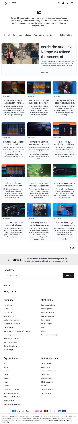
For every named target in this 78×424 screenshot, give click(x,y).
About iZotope (8, 305)
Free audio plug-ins (47, 312)
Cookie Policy (5, 422)
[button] (4, 35)
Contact (6, 309)
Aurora (6, 382)
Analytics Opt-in (9, 350)
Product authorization (48, 305)
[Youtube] (11, 291)
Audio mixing (39, 35)
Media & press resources (12, 320)
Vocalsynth (7, 378)
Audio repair (51, 35)
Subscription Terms (10, 342)
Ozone (6, 367)
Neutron (6, 371)
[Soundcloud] (15, 291)
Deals (43, 327)
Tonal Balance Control (11, 389)
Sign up (69, 275)
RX (5, 363)
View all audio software (12, 404)
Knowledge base (46, 309)
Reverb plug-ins (9, 401)
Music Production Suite (11, 393)
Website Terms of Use (55, 420)
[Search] (59, 3)
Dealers (43, 331)
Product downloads (47, 316)
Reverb (43, 386)
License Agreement (10, 335)
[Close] (75, 417)
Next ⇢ (73, 248)
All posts (11, 35)
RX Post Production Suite (12, 397)
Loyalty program (46, 324)
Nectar (6, 374)
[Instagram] (8, 291)
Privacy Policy (65, 420)
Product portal (46, 320)
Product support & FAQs (49, 335)
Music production (47, 382)
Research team (9, 316)
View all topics (46, 393)
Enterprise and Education (12, 324)
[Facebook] (5, 291)
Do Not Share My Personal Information (17, 331)
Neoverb (6, 386)
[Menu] (72, 3)
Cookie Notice (8, 327)
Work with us (8, 312)
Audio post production (48, 371)
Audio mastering (24, 35)
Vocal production (47, 389)
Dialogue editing (66, 35)
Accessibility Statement (12, 339)
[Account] (63, 3)
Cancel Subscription (10, 346)
